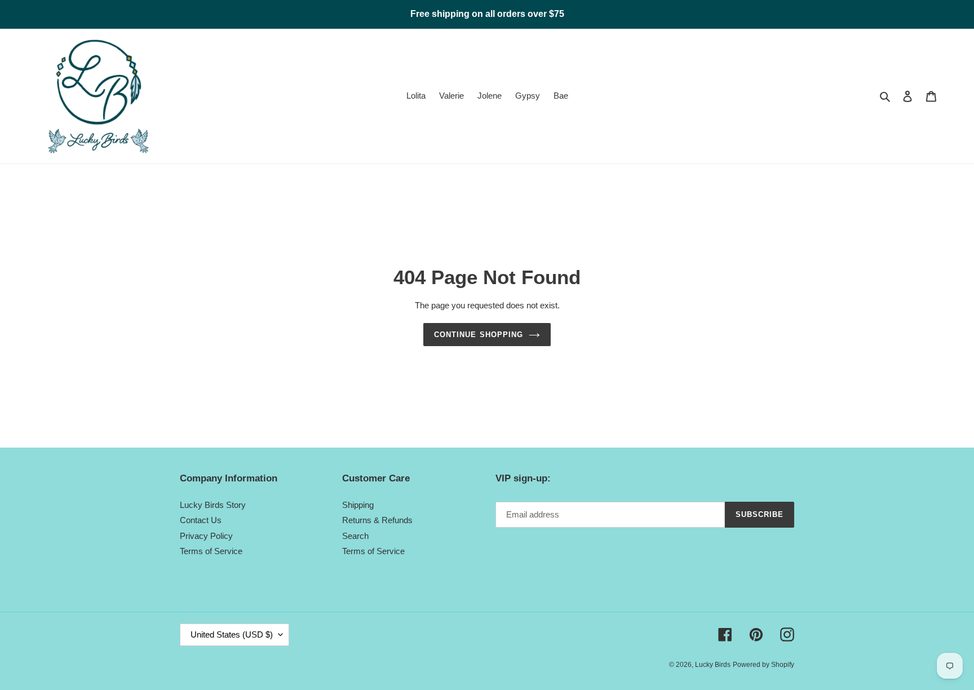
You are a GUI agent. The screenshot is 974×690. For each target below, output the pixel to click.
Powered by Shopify (763, 665)
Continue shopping (478, 334)
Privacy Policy (206, 536)
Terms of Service (211, 551)
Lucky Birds (712, 665)
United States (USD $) (232, 634)
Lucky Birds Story (213, 505)
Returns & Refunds (377, 520)
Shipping (358, 505)
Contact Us (201, 520)
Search (355, 536)
